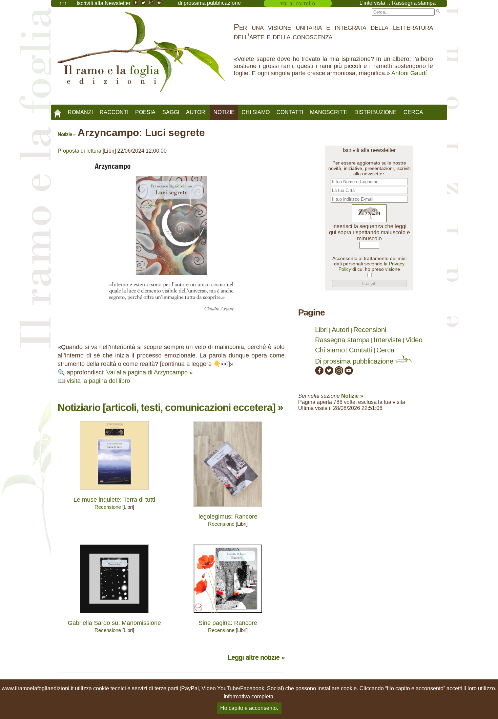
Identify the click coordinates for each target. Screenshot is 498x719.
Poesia (145, 112)
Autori (196, 112)
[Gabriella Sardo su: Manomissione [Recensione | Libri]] (114, 614)
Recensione (108, 507)
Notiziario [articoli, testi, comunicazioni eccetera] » (170, 407)
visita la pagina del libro (98, 380)
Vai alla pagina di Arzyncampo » (149, 372)
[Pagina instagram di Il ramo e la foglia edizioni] (339, 372)
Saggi (170, 112)
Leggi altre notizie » (256, 657)
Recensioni (369, 329)
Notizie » (66, 134)
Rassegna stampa (342, 340)
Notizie (224, 112)
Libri (321, 329)
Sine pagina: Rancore (228, 622)
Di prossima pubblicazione (355, 361)
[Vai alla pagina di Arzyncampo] (171, 321)
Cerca (413, 112)
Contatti (289, 112)
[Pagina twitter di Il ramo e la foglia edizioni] (329, 372)
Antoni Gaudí (409, 73)
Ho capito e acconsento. (249, 708)
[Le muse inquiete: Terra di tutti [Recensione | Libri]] (114, 491)
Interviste (387, 340)
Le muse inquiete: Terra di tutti (114, 499)
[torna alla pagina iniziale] (57, 111)
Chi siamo (256, 112)
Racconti (114, 112)
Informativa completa (248, 696)
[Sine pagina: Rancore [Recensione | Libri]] (227, 614)
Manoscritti (329, 112)
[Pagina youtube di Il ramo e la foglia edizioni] (349, 372)
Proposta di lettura (79, 151)
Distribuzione (375, 112)
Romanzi (80, 112)
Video (414, 340)
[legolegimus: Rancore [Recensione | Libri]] (227, 508)
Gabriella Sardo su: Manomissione (114, 622)
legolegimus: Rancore (228, 516)
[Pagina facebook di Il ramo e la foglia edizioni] (319, 372)
